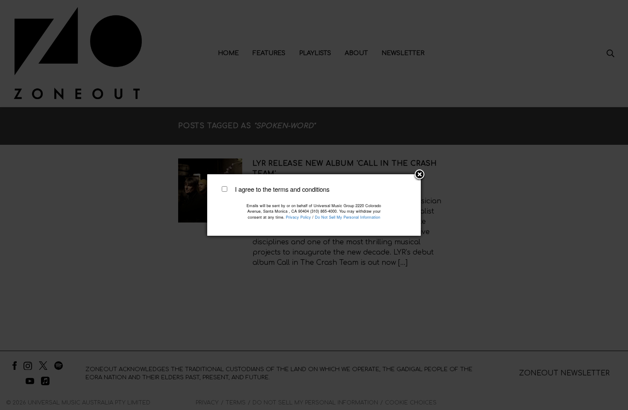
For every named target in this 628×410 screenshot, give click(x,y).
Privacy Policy (298, 217)
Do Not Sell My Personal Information (347, 217)
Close (419, 175)
